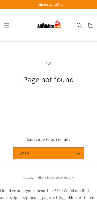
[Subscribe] (78, 153)
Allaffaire (40, 177)
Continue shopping (48, 98)
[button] (6, 25)
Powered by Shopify (60, 177)
